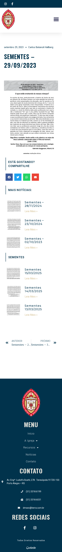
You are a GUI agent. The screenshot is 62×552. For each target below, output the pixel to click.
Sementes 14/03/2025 (33, 289)
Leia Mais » (31, 211)
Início (31, 433)
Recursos (29, 447)
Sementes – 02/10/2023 (34, 240)
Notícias (31, 454)
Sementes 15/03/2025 (33, 271)
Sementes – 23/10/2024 (34, 222)
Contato (31, 461)
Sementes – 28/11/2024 (34, 204)
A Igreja (29, 440)
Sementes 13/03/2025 (33, 307)
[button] (56, 19)
